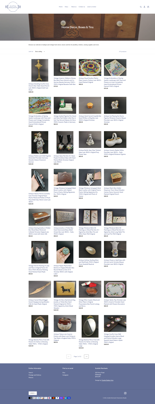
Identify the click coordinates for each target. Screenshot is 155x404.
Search (31, 372)
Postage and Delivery (35, 375)
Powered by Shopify (121, 398)
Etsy (64, 372)
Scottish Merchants (111, 398)
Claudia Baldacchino (107, 380)
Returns (31, 377)
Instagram (65, 375)
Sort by (31, 51)
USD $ (32, 393)
